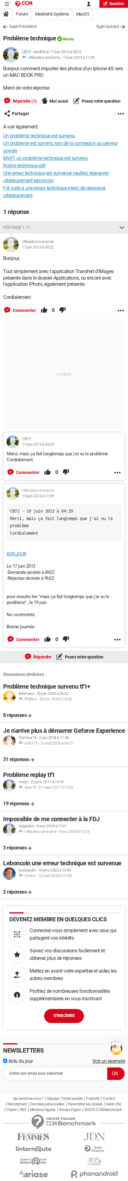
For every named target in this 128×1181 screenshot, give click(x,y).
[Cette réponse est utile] (44, 310)
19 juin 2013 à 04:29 (38, 444)
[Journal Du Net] (94, 1137)
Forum (22, 14)
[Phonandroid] (94, 1174)
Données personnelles (47, 1104)
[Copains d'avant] (33, 1161)
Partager (20, 113)
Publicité (92, 1098)
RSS (23, 1110)
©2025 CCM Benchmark (103, 1110)
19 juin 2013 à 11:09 (78, 57)
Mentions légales (43, 1110)
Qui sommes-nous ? (28, 1098)
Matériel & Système (52, 14)
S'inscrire (64, 1015)
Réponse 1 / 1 (16, 227)
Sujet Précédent (23, 26)
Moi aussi (58, 101)
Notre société (72, 1098)
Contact (109, 1098)
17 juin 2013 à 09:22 (37, 247)
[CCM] (24, 4)
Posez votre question (101, 101)
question (116, 4)
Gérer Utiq (113, 1104)
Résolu (68, 39)
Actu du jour (20, 1061)
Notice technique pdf (24, 166)
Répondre (42, 656)
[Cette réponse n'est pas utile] (62, 310)
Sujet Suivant (107, 26)
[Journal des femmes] (33, 1137)
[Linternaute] (33, 1149)
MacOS (82, 14)
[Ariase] (33, 1173)
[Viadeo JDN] (94, 1161)
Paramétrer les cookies (85, 1104)
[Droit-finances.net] (94, 1149)
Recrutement (17, 1104)
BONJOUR (16, 554)
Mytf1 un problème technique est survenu (45, 158)
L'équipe (53, 1098)
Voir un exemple (108, 1061)
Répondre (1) (24, 101)
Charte (11, 1110)
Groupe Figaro (70, 1110)
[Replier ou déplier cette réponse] (122, 227)
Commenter (24, 310)
